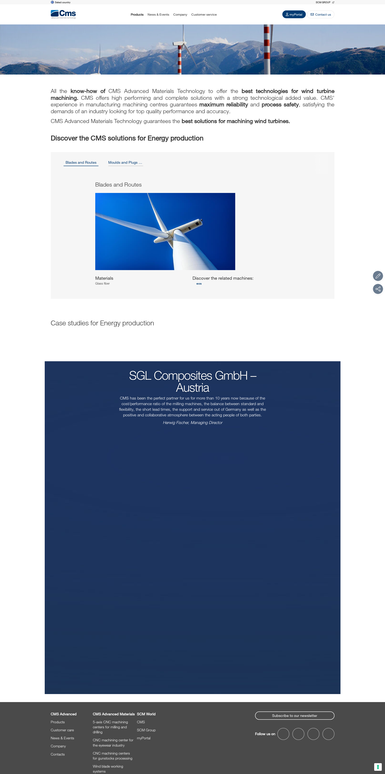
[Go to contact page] (378, 276)
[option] (81, 163)
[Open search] (224, 14)
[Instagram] (328, 734)
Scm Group (323, 2)
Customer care (62, 730)
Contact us (323, 14)
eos (199, 283)
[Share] (378, 289)
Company (180, 14)
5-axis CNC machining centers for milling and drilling (110, 727)
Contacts (58, 754)
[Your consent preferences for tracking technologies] (378, 767)
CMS (141, 722)
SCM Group (146, 730)
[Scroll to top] (378, 749)
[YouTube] (283, 734)
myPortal (296, 14)
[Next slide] (319, 236)
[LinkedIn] (298, 734)
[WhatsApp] (313, 734)
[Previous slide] (66, 236)
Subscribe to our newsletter (294, 715)
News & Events (158, 14)
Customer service (204, 14)
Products (137, 14)
